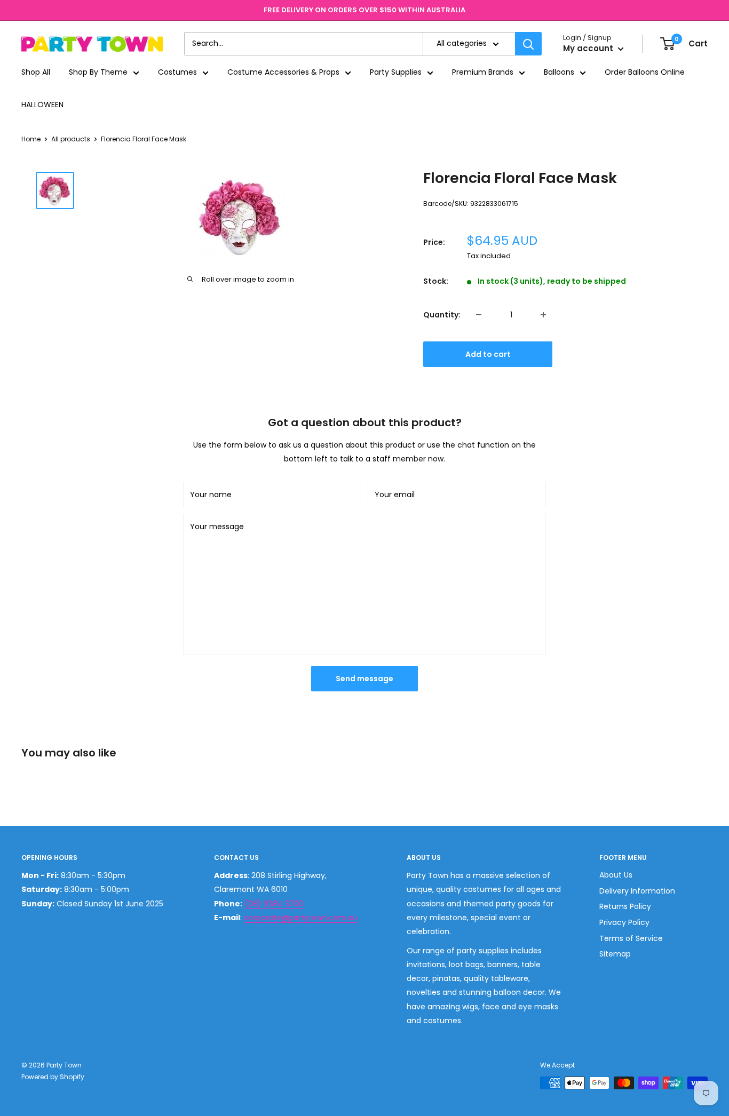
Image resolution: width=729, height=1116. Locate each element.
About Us (615, 875)
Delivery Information (637, 891)
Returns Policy (625, 906)
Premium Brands (482, 72)
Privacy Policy (624, 922)
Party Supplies (396, 72)
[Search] (528, 43)
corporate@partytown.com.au (301, 917)
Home (31, 139)
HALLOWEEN (42, 104)
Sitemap (615, 953)
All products (70, 139)
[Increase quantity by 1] (543, 315)
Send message (364, 678)
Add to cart (488, 354)
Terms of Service (631, 938)
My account (589, 48)
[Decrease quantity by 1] (478, 315)
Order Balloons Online (645, 72)
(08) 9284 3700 (274, 903)
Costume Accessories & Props (283, 72)
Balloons (559, 72)
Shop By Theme (98, 72)
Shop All (35, 72)
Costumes (177, 72)
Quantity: (442, 314)
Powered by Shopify (52, 1076)
